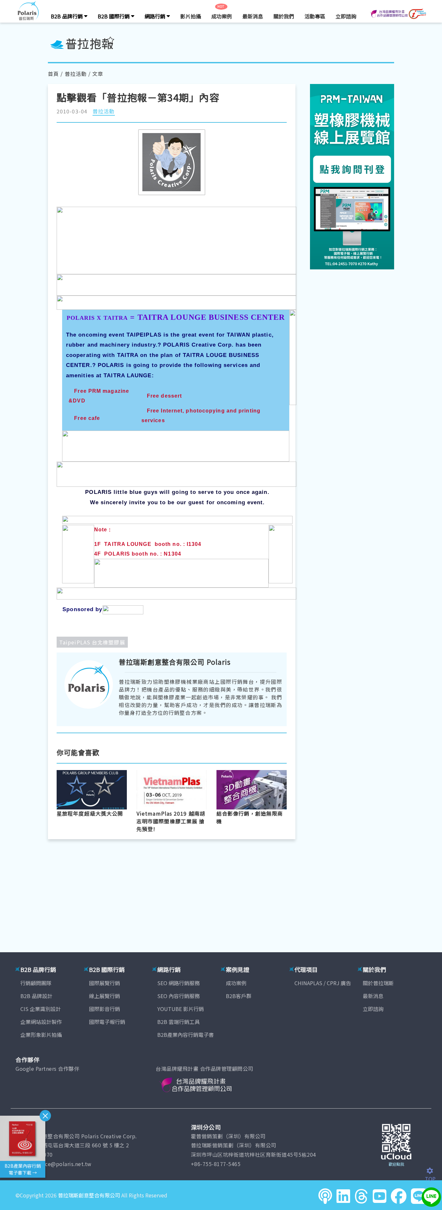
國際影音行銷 (104, 1009)
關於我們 (283, 16)
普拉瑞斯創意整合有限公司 (89, 1195)
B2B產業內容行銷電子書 (185, 1034)
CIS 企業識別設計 (40, 1009)
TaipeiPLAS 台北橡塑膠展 (92, 642)
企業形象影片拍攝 (41, 1034)
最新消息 (252, 16)
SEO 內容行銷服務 (178, 996)
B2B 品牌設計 (36, 996)
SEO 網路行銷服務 (178, 983)
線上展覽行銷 (104, 996)
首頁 (53, 74)
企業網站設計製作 (41, 1022)
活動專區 (314, 16)
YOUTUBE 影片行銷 (180, 1009)
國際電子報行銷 (107, 1022)
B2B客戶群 (238, 996)
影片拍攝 (190, 16)
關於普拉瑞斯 (378, 983)
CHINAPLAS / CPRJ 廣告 (322, 983)
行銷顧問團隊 (35, 983)
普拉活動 (76, 74)
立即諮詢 (346, 16)
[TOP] (433, 1171)
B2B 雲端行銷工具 (178, 1022)
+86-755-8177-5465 (216, 1164)
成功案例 (221, 16)
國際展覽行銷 (104, 983)
